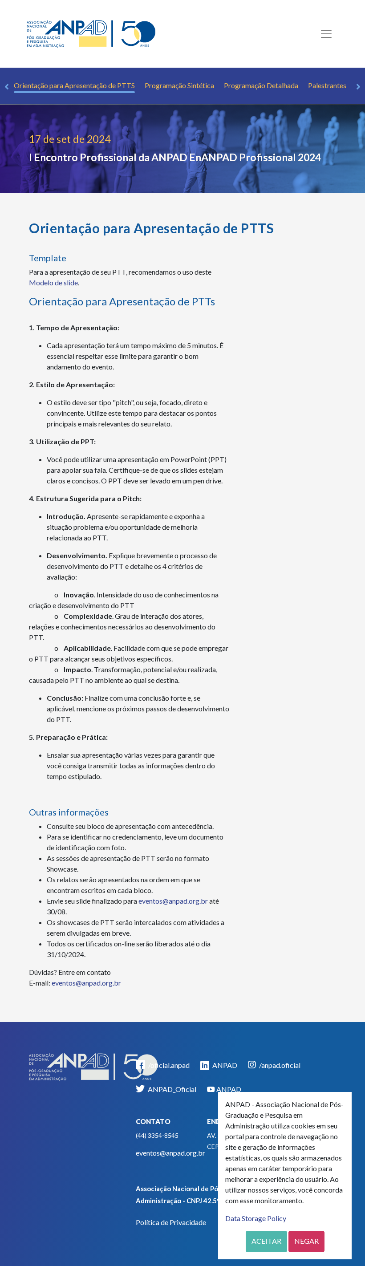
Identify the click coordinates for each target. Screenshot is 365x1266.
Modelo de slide (53, 282)
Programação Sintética (179, 85)
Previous (6, 86)
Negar (306, 1241)
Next (358, 86)
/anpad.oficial (279, 1065)
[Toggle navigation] (326, 33)
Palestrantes (327, 85)
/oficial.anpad (168, 1065)
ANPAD (224, 1065)
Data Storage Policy (255, 1218)
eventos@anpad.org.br (173, 901)
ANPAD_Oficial (171, 1089)
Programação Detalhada (261, 85)
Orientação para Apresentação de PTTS (74, 85)
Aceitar (266, 1241)
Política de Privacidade (171, 1222)
